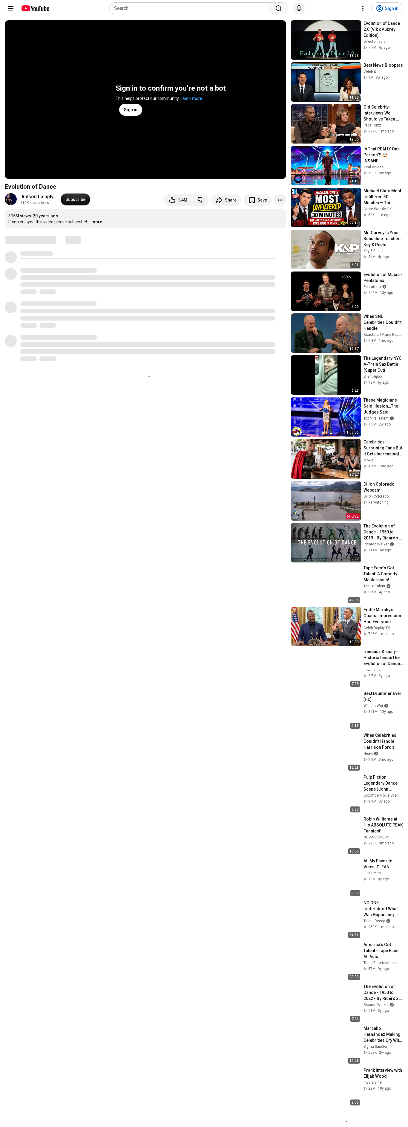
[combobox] (191, 8)
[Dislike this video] (200, 200)
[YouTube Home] (35, 8)
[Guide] (10, 8)
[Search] (278, 8)
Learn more (191, 98)
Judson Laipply (36, 196)
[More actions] (280, 200)
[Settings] (362, 8)
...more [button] (95, 221)
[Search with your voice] (299, 8)
